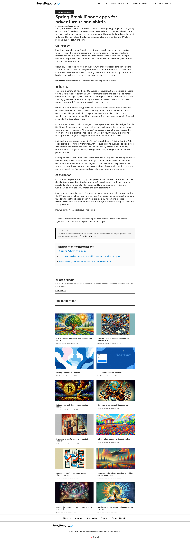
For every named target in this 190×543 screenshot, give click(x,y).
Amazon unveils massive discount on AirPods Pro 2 (113, 339)
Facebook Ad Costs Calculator (110, 373)
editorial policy (82, 221)
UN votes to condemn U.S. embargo (112, 405)
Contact (79, 518)
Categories (91, 518)
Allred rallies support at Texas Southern (114, 439)
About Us (102, 3)
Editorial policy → (88, 236)
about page (99, 221)
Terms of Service (119, 518)
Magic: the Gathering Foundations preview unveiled (74, 508)
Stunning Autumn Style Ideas (72, 251)
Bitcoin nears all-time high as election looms (72, 406)
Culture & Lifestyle (163, 3)
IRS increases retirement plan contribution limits (74, 339)
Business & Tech (119, 3)
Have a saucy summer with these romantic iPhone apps (85, 261)
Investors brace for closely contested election (72, 440)
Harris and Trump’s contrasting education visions (115, 508)
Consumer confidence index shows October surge (71, 474)
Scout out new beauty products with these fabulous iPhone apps (89, 256)
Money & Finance (140, 3)
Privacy (104, 518)
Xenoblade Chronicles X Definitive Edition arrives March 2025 (115, 474)
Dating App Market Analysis (68, 373)
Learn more (60, 290)
